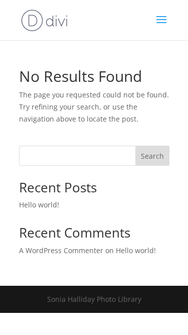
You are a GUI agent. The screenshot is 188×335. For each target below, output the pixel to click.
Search (152, 156)
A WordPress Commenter (61, 250)
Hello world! (39, 204)
